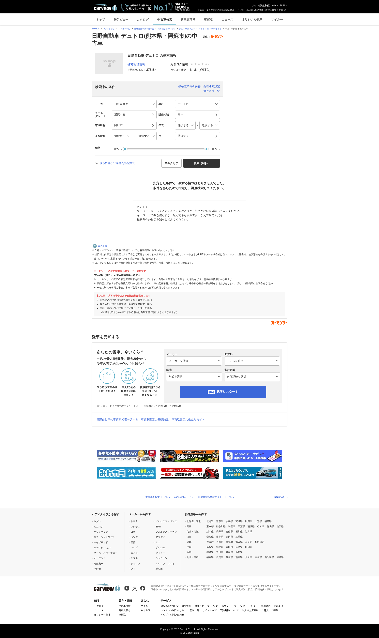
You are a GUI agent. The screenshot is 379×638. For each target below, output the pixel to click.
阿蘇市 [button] (118, 125)
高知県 (239, 552)
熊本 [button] (180, 114)
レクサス (135, 526)
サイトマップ (209, 610)
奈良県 (248, 541)
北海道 (210, 521)
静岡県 (229, 536)
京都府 (229, 541)
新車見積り (188, 19)
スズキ (134, 558)
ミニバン (98, 526)
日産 (133, 531)
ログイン (254, 5)
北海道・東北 (194, 521)
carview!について (169, 606)
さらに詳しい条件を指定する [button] (117, 163)
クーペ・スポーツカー (105, 553)
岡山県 (229, 547)
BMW (158, 526)
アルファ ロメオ (165, 563)
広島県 (239, 547)
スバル (134, 553)
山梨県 (280, 526)
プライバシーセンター (246, 606)
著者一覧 (194, 610)
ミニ (158, 542)
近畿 (189, 541)
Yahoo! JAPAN (279, 5)
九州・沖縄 (193, 557)
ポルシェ (160, 547)
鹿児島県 (269, 557)
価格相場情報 (136, 64)
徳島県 (210, 552)
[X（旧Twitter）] (134, 588)
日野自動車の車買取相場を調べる (117, 419)
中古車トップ (109, 29)
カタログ (143, 19)
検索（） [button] (201, 163)
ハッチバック (101, 531)
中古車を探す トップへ (157, 497)
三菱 (133, 542)
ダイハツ (135, 563)
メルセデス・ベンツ (166, 521)
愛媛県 (229, 552)
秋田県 (248, 521)
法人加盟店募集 (250, 610)
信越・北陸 (193, 531)
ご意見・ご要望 (270, 610)
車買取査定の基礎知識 (155, 419)
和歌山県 (259, 541)
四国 (189, 552)
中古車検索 (164, 19)
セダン (97, 521)
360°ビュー (121, 19)
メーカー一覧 (124, 29)
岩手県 (229, 521)
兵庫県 (219, 541)
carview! (95, 29)
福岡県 (210, 557)
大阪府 (210, 541)
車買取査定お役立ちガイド (188, 419)
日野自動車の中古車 (166, 29)
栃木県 (260, 526)
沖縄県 (280, 557)
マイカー (277, 19)
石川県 (239, 531)
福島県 (268, 521)
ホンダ (134, 537)
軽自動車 (98, 563)
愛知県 (210, 536)
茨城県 (251, 526)
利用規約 (265, 606)
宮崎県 (258, 557)
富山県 (229, 531)
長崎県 (229, 557)
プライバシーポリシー (219, 606)
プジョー (160, 553)
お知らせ (199, 606)
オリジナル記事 (252, 19)
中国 (189, 547)
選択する (183, 135)
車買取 (208, 19)
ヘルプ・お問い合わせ (172, 614)
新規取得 (264, 5)
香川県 (219, 552)
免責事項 (278, 606)
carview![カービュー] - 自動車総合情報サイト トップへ (204, 497)
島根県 (219, 547)
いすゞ (134, 568)
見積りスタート (227, 391)
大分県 (248, 557)
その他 (97, 568)
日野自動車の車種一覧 (144, 29)
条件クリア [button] (171, 163)
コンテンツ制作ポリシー (173, 610)
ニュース (227, 19)
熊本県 (239, 557)
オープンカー (101, 558)
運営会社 (186, 606)
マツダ (134, 547)
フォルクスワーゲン (166, 531)
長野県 (219, 531)
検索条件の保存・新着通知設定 (200, 86)
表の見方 (102, 246)
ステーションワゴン (104, 537)
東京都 (210, 526)
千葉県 (241, 526)
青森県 (219, 521)
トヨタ (134, 521)
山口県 (248, 547)
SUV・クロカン (102, 547)
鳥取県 (210, 547)
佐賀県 (219, 557)
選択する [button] (119, 114)
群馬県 (270, 526)
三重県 (239, 536)
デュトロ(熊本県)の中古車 (210, 29)
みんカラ (145, 610)
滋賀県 (239, 541)
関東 (189, 526)
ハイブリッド (101, 542)
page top (279, 497)
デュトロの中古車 (187, 29)
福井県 (248, 531)
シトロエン (161, 558)
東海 (189, 536)
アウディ (160, 537)
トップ (100, 19)
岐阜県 (219, 536)
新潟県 (210, 531)
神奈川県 (221, 526)
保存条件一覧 (211, 90)
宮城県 (239, 521)
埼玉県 (231, 526)
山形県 (258, 521)
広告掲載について (229, 610)
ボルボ (159, 568)
